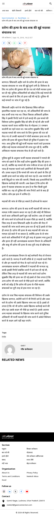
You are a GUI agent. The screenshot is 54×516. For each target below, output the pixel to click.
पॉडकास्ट (30, 453)
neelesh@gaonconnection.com (19, 505)
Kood (4, 480)
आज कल (5, 11)
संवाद (4, 460)
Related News (13, 360)
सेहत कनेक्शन (31, 463)
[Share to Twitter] (9, 43)
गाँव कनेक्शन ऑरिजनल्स (35, 456)
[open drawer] (3, 3)
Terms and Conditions (11, 476)
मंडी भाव (5, 463)
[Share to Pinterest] (25, 43)
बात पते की (39, 11)
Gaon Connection (8, 18)
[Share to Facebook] (4, 43)
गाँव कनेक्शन (6, 38)
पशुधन (4, 449)
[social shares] (4, 492)
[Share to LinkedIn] (20, 43)
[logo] (28, 4)
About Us (5, 473)
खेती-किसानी (16, 11)
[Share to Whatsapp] (14, 43)
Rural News (22, 18)
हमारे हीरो (28, 11)
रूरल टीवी (30, 460)
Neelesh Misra (32, 476)
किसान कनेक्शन (32, 449)
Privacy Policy (32, 473)
